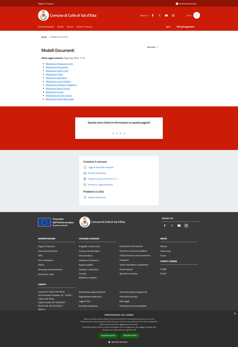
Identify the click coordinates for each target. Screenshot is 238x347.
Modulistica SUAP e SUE (57, 70)
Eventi (163, 273)
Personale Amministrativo (50, 269)
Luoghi (163, 269)
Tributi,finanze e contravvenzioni (135, 255)
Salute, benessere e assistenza (134, 264)
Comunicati (165, 251)
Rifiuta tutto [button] (130, 335)
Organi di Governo (46, 246)
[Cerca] (196, 15)
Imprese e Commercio (89, 260)
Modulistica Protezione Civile (59, 63)
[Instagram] (172, 15)
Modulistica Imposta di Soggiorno (61, 85)
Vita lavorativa (85, 255)
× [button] (235, 314)
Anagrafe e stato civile (89, 246)
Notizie (163, 246)
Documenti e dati (46, 274)
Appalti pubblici (86, 264)
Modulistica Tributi (54, 74)
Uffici (40, 255)
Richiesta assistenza (88, 306)
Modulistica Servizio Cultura (59, 95)
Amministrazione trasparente (133, 292)
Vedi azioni (151, 47)
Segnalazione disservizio (90, 296)
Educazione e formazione (131, 246)
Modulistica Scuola (54, 92)
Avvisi (163, 255)
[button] (119, 342)
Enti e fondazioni (46, 260)
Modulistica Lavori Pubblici (58, 81)
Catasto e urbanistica (89, 269)
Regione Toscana (46, 3)
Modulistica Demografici (57, 67)
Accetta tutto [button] (108, 335)
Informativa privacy (129, 296)
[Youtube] (165, 15)
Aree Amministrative (48, 251)
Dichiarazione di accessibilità (133, 306)
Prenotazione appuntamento (92, 292)
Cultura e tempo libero (89, 251)
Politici (41, 264)
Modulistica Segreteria (56, 77)
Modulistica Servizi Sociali (58, 88)
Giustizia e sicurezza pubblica (133, 250)
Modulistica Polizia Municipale (60, 99)
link (134, 330)
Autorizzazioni (126, 269)
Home (44, 36)
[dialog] (119, 329)
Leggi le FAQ (84, 301)
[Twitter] (158, 15)
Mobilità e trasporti (88, 277)
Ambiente (124, 260)
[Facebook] (151, 15)
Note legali (125, 301)
